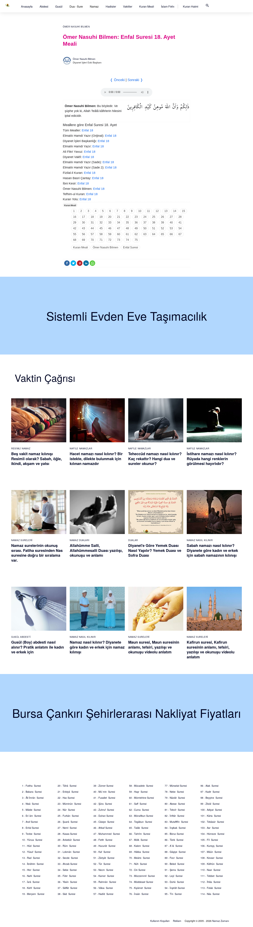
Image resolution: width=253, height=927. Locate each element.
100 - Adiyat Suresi (211, 809)
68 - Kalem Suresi (139, 845)
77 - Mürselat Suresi (176, 785)
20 (109, 216)
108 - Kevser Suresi (212, 857)
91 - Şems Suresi (174, 870)
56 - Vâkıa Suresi (103, 888)
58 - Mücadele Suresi (141, 785)
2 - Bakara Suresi (32, 791)
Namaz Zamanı (220, 921)
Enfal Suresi (130, 247)
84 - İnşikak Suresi (175, 827)
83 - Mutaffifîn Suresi (176, 821)
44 (92, 228)
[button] (27, 6)
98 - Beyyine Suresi (211, 797)
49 (136, 228)
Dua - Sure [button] (76, 6)
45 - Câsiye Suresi (103, 821)
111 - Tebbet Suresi (212, 876)
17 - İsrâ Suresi (30, 882)
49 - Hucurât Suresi (104, 845)
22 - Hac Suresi (66, 797)
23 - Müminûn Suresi (69, 803)
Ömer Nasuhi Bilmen (76, 26)
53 (171, 228)
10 (139, 211)
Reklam (177, 921)
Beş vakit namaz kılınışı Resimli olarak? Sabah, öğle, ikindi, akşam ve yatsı (36, 458)
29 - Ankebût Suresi (69, 839)
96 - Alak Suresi (209, 785)
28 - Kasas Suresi (67, 833)
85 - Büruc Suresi (174, 833)
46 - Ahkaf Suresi (102, 827)
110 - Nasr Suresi (210, 870)
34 (118, 222)
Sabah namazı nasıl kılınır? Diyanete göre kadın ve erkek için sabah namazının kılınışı (212, 550)
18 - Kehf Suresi (31, 888)
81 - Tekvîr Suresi (175, 809)
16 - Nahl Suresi (31, 876)
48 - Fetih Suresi (102, 839)
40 (171, 222)
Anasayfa (27, 6)
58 (101, 234)
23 (136, 216)
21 (118, 216)
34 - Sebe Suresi (67, 870)
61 (127, 234)
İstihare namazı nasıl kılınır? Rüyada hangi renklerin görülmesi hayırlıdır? (211, 458)
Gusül (58, 6)
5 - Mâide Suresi (31, 809)
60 (118, 234)
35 (127, 222)
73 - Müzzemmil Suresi (142, 876)
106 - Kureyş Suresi (212, 845)
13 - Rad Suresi (31, 857)
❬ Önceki (117, 80)
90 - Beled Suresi (174, 864)
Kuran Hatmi (190, 6)
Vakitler (127, 6)
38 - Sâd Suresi (66, 894)
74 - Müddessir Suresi (141, 882)
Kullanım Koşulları (160, 921)
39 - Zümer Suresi (103, 785)
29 (74, 222)
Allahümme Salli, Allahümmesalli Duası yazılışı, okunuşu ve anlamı (96, 550)
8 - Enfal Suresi (30, 827)
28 (180, 216)
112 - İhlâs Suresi (210, 882)
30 (83, 222)
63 (144, 234)
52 (162, 228)
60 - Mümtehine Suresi (141, 797)
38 (153, 222)
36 (136, 222)
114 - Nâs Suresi (210, 894)
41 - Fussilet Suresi (104, 797)
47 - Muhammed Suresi (106, 833)
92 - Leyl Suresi (173, 876)
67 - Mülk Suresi (138, 839)
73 (118, 239)
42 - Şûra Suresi (102, 803)
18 (92, 216)
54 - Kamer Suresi (103, 876)
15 (183, 211)
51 (153, 228)
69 (83, 239)
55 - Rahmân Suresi (104, 882)
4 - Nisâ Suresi (30, 803)
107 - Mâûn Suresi (211, 851)
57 (92, 234)
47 (118, 228)
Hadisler (111, 6)
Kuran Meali (146, 6)
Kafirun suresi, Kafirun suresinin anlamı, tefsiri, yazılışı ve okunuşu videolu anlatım (210, 649)
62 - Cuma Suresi (139, 809)
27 (171, 216)
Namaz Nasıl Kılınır (200, 540)
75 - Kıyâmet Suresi (140, 888)
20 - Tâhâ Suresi (67, 785)
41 (180, 222)
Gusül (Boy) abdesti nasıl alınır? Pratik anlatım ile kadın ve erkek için (37, 647)
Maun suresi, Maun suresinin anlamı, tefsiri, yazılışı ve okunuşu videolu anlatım (153, 647)
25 (153, 216)
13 (165, 211)
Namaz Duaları (79, 540)
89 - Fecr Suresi (174, 857)
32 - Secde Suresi (68, 857)
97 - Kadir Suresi (210, 791)
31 (92, 222)
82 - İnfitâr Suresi (174, 815)
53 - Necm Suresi (103, 870)
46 (109, 228)
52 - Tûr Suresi (101, 864)
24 (144, 216)
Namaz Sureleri (22, 540)
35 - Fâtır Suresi (67, 876)
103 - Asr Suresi (210, 827)
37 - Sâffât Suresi (67, 888)
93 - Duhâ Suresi (174, 882)
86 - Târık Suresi (174, 839)
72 (109, 239)
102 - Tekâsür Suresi (212, 821)
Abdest (44, 6)
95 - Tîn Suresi (173, 894)
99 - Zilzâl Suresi (210, 803)
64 (153, 234)
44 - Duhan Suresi (103, 815)
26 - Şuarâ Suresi (67, 821)
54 (180, 228)
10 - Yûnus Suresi (32, 839)
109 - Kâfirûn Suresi (212, 864)
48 (127, 228)
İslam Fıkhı (167, 6)
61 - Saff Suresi (137, 803)
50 (144, 228)
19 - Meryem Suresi (33, 894)
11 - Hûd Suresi (31, 845)
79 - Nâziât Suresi (175, 797)
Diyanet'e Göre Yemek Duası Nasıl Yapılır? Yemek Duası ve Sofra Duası (154, 550)
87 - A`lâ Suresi (173, 845)
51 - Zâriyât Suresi (103, 857)
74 (127, 239)
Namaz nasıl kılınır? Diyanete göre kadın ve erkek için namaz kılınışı (97, 647)
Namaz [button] (94, 6)
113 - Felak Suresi (211, 888)
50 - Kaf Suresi (101, 851)
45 (101, 228)
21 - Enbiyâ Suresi (68, 791)
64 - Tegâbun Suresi (140, 821)
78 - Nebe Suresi (174, 791)
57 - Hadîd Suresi (103, 894)
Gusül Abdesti (21, 636)
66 (171, 234)
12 (157, 211)
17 (83, 216)
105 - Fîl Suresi (209, 839)
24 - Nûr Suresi (66, 809)
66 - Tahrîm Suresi (139, 833)
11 (148, 211)
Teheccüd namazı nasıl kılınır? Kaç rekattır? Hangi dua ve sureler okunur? (155, 458)
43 (83, 228)
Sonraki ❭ (135, 80)
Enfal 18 (87, 130)
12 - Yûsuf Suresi (31, 851)
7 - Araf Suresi (30, 821)
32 (101, 222)
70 (92, 239)
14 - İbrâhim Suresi (33, 864)
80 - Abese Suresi (175, 803)
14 (174, 211)
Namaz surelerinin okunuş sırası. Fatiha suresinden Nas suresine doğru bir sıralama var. (37, 553)
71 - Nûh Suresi (138, 864)
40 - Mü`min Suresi (104, 791)
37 (144, 222)
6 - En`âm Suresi (31, 815)
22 (127, 216)
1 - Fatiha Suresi (31, 785)
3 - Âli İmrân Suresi (33, 797)
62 (136, 234)
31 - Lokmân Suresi (69, 851)
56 (83, 234)
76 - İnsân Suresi (138, 894)
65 (162, 234)
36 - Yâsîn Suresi (67, 882)
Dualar (133, 540)
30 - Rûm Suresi (67, 845)
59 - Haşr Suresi (138, 791)
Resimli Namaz (20, 448)
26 (162, 216)
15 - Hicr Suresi (31, 870)
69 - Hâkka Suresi (139, 851)
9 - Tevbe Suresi (31, 833)
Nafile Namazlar (81, 448)
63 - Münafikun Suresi (141, 815)
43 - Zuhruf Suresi (103, 809)
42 (74, 228)
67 (180, 234)
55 (74, 234)
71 (101, 239)
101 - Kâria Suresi (211, 815)
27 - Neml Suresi (67, 827)
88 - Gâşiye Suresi (175, 851)
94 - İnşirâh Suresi (175, 888)
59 (109, 234)
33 (109, 222)
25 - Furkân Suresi (68, 815)
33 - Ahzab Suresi (67, 864)
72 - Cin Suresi (137, 870)
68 (74, 239)
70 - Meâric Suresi (139, 857)
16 (74, 216)
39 (162, 222)
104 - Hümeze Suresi (212, 833)
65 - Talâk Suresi (138, 827)
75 (136, 239)
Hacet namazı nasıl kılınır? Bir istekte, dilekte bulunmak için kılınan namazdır (96, 458)
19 (101, 216)
